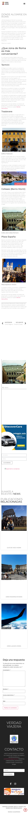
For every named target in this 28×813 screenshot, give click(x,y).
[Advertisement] (14, 342)
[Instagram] (15, 783)
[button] (24, 3)
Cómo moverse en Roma (14, 597)
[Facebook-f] (10, 783)
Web (4, 701)
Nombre (5, 689)
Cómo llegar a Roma (14, 646)
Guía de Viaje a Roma (14, 547)
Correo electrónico (8, 695)
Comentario (6, 670)
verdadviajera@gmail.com (11, 759)
